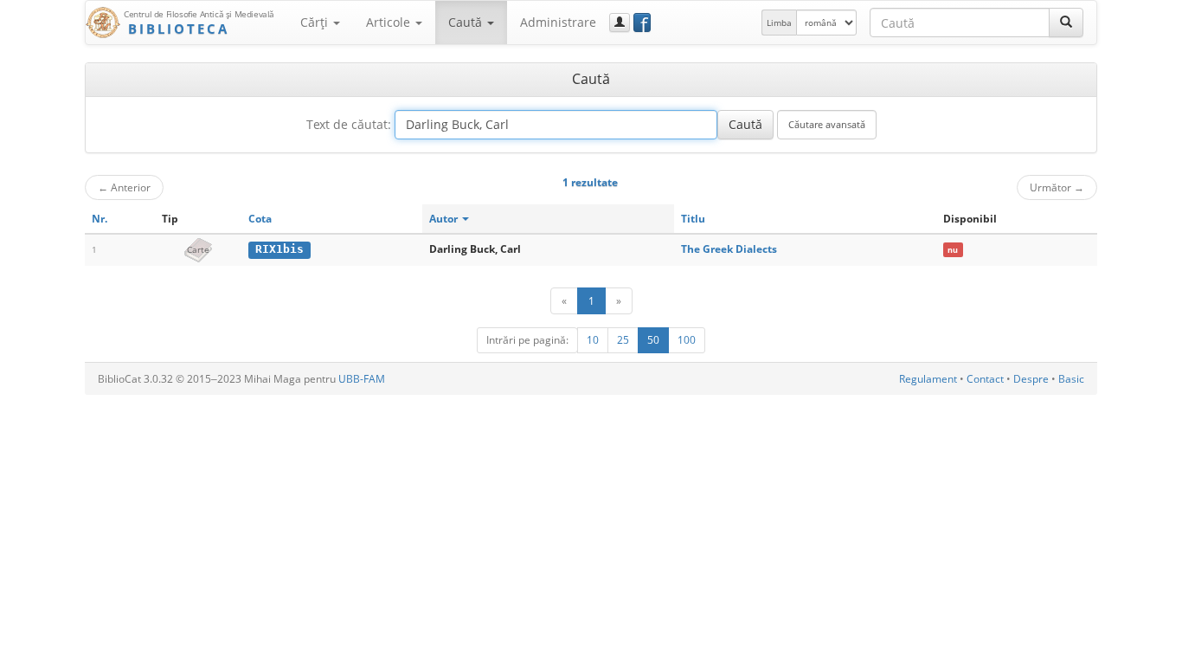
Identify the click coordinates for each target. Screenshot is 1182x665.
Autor (444, 218)
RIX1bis (279, 248)
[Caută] (1066, 22)
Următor (1057, 187)
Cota (260, 218)
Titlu (693, 218)
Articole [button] (390, 22)
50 (653, 339)
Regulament (928, 378)
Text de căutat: (348, 124)
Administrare (558, 22)
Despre (1031, 378)
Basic (1071, 378)
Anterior (124, 187)
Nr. (99, 218)
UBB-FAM (361, 378)
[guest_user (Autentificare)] (619, 22)
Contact (985, 378)
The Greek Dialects (729, 249)
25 (623, 339)
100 (687, 339)
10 (593, 339)
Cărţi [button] (315, 22)
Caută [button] (466, 22)
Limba (779, 22)
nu (953, 249)
